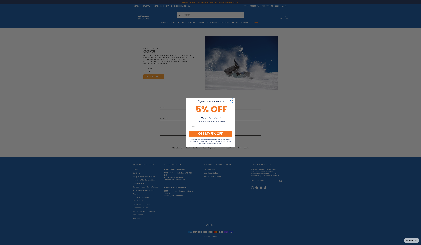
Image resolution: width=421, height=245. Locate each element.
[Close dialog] (232, 100)
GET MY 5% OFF (210, 133)
